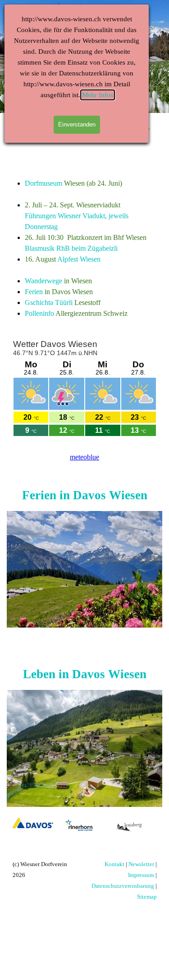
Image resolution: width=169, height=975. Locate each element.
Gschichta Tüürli (49, 302)
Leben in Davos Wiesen (84, 674)
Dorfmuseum (43, 183)
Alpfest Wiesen (78, 259)
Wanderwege (43, 281)
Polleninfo (39, 313)
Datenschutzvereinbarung (122, 885)
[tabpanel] (84, 248)
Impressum (141, 875)
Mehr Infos (97, 94)
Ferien (34, 291)
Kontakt (114, 864)
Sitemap (147, 896)
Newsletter (141, 864)
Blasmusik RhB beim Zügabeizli (71, 248)
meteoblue (84, 457)
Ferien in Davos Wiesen (84, 495)
